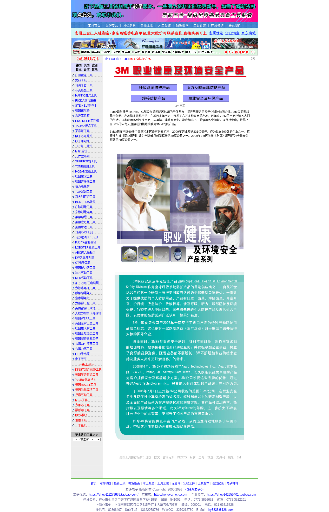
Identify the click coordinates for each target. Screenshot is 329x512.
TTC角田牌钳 (83, 146)
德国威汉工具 (83, 176)
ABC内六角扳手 (85, 252)
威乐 (231, 457)
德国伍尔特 (82, 110)
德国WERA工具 (85, 318)
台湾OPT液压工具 (86, 344)
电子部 (109, 59)
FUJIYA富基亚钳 (85, 242)
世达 (210, 457)
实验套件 (189, 483)
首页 (94, 483)
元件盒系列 (82, 156)
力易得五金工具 (85, 303)
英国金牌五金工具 (86, 323)
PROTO (182, 457)
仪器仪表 (218, 483)
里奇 (201, 457)
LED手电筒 (82, 354)
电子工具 (121, 59)
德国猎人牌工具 (85, 328)
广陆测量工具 (83, 207)
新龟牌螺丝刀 (83, 293)
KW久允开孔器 (84, 257)
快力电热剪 (82, 186)
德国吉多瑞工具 (85, 181)
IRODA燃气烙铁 (85, 100)
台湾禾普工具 (83, 85)
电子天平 (81, 359)
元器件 (176, 483)
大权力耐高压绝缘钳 (88, 313)
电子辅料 (232, 483)
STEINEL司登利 (85, 105)
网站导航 (105, 483)
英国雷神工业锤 (85, 308)
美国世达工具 (83, 227)
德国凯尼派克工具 (86, 333)
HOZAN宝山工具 (86, 171)
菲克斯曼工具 (83, 90)
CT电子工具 (83, 262)
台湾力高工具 (83, 349)
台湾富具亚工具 (85, 288)
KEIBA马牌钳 (83, 136)
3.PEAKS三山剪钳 (87, 283)
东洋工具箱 (82, 116)
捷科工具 (81, 80)
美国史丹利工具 (85, 222)
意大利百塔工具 (85, 197)
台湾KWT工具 (84, 232)
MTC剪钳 (81, 151)
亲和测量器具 (83, 212)
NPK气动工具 (84, 278)
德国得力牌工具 (85, 268)
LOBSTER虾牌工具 (87, 247)
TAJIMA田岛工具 (86, 126)
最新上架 (119, 483)
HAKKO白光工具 (86, 95)
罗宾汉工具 (82, 131)
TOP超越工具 (83, 192)
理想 (148, 457)
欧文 (157, 457)
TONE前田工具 (85, 166)
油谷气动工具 (83, 273)
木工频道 (148, 483)
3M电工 (180, 106)
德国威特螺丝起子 (86, 338)
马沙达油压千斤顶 (86, 237)
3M (253, 58)
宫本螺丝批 (82, 298)
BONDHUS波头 (85, 202)
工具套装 (163, 483)
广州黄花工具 (83, 75)
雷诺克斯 (168, 457)
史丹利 (220, 457)
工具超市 (203, 483)
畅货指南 (134, 483)
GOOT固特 (82, 141)
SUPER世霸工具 (86, 161)
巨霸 (193, 457)
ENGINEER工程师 (87, 121)
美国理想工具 (83, 217)
